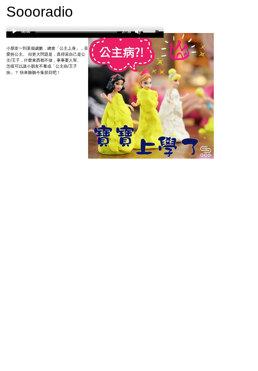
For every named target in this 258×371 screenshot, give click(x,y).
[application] (85, 34)
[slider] (76, 31)
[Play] (14, 31)
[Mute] (138, 31)
